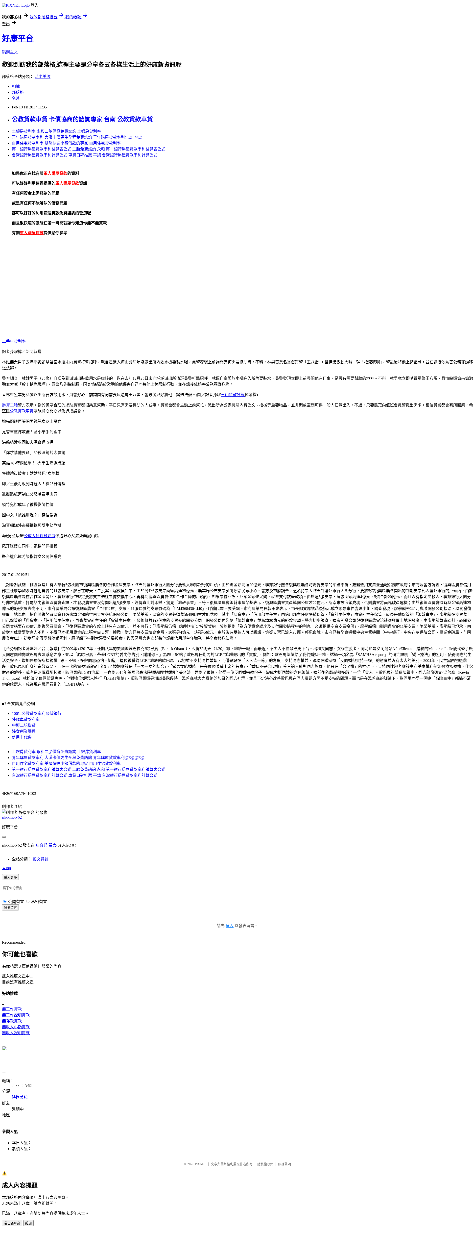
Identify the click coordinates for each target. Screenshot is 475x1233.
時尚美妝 (42, 77)
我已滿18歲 (12, 1223)
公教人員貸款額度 (39, 536)
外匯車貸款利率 (26, 719)
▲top (6, 868)
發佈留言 (10, 907)
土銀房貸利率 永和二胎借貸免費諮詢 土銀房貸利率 (56, 131)
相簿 (16, 86)
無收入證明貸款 (16, 1033)
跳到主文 (10, 52)
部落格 (18, 92)
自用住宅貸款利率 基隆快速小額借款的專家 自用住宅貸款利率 (66, 143)
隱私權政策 (265, 1164)
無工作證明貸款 (16, 1015)
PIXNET (200, 1164)
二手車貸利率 (14, 341)
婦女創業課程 (24, 731)
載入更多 (10, 877)
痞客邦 (42, 845)
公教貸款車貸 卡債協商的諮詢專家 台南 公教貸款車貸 (82, 119)
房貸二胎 (10, 405)
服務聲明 (284, 1164)
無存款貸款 (12, 1021)
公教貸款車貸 (22, 411)
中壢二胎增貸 (24, 725)
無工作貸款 (12, 1009)
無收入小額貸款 (16, 1027)
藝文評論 (40, 859)
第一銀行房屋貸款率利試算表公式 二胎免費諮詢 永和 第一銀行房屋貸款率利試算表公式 (88, 149)
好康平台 (18, 38)
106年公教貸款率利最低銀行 (36, 713)
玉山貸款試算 (233, 395)
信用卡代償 (22, 737)
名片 (16, 98)
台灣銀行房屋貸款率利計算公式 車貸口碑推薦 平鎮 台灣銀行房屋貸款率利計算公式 (84, 155)
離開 (28, 1223)
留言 (52, 845)
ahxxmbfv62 (12, 817)
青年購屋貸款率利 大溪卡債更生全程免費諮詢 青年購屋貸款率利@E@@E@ (78, 137)
